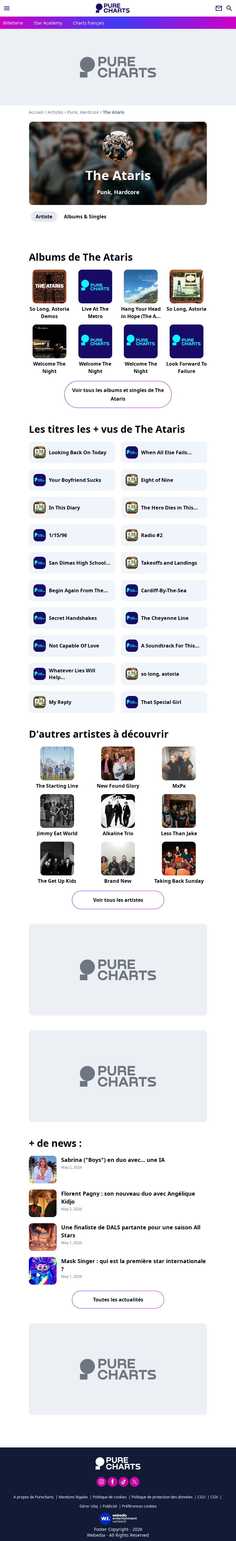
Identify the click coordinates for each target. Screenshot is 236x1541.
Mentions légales (73, 1497)
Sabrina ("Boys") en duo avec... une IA (113, 1159)
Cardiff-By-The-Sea (164, 590)
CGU (202, 1497)
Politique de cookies (110, 1497)
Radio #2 (152, 535)
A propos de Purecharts (34, 1497)
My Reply (60, 702)
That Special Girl (161, 702)
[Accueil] (113, 8)
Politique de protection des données (162, 1497)
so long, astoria (160, 674)
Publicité (110, 1506)
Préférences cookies (139, 1506)
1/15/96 (58, 535)
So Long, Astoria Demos (49, 313)
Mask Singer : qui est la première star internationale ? (133, 1265)
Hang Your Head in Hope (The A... (141, 313)
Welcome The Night (49, 367)
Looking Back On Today (77, 452)
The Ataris (118, 175)
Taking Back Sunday (179, 881)
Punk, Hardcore (118, 192)
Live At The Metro (95, 313)
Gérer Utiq (89, 1506)
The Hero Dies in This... (169, 507)
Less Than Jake (179, 833)
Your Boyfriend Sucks (75, 480)
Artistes (55, 112)
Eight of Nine (157, 480)
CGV (214, 1497)
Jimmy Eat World (57, 833)
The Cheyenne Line (165, 618)
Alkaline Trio (118, 833)
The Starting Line (57, 785)
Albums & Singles (85, 216)
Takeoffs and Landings (169, 562)
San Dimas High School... (79, 562)
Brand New (118, 881)
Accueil (36, 112)
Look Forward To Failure (186, 367)
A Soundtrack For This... (170, 645)
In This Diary (64, 507)
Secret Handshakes (73, 618)
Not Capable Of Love (74, 645)
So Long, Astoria (186, 309)
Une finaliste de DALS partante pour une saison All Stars (130, 1231)
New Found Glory (118, 785)
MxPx (179, 785)
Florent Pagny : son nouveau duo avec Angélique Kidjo (128, 1197)
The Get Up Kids (57, 881)
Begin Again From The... (78, 590)
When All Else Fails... (166, 452)
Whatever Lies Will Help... (72, 674)
